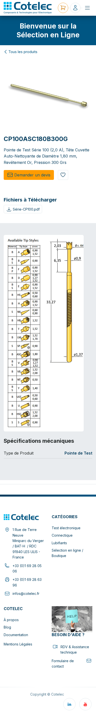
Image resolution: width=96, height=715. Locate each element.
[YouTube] (85, 704)
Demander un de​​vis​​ (32, 174)
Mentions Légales (18, 644)
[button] (63, 175)
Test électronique (66, 528)
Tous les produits (22, 52)
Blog (7, 627)
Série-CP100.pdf (26, 209)
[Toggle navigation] (87, 8)
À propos (11, 620)
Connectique (62, 535)
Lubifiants (59, 543)
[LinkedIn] (69, 704)
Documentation (16, 635)
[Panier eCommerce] (63, 8)
